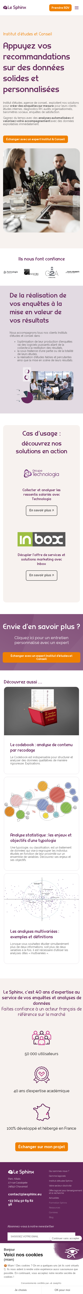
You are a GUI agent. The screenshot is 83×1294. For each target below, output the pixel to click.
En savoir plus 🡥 (41, 510)
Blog (51, 1217)
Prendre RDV (60, 7)
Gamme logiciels (57, 1176)
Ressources (54, 1207)
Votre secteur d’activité (60, 1185)
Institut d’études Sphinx (60, 1181)
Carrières (53, 1212)
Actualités (54, 1198)
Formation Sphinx (58, 1203)
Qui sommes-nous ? (59, 1171)
